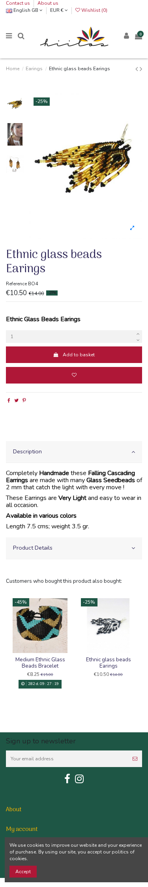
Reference (16, 284)
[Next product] (141, 69)
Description (27, 451)
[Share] (8, 400)
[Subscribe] (135, 758)
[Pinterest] (24, 400)
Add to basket (79, 355)
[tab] (74, 452)
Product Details (32, 548)
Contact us (18, 3)
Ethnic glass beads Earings (108, 663)
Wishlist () (93, 10)
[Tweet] (16, 400)
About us (47, 3)
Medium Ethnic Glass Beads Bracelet (40, 663)
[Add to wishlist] (74, 375)
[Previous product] (137, 69)
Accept (23, 871)
